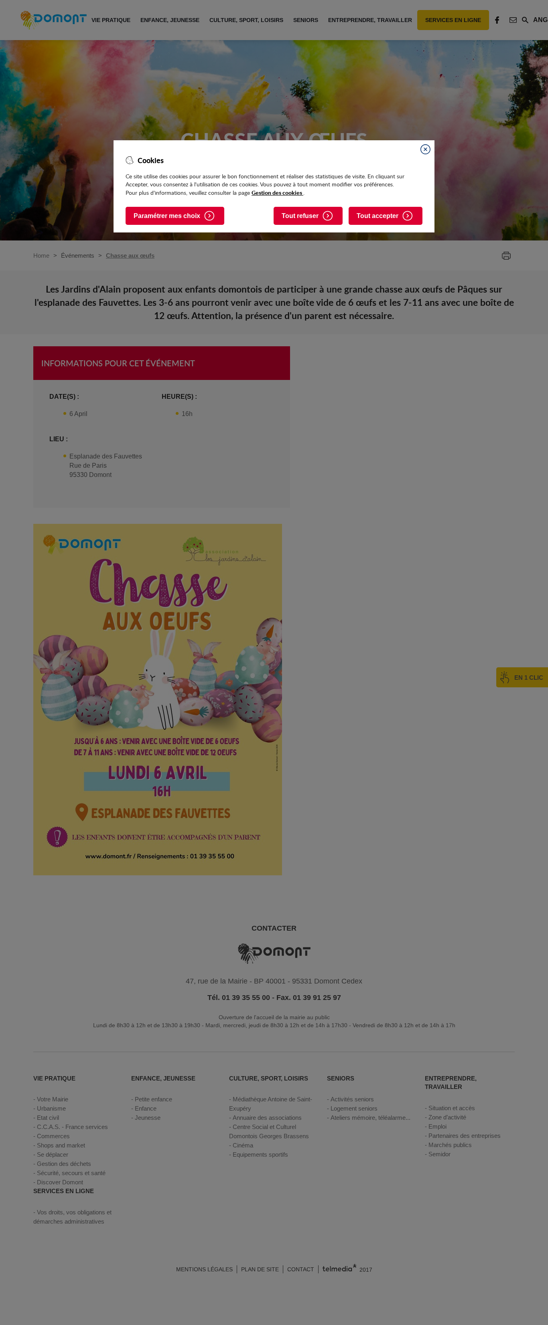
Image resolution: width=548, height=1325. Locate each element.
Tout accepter (377, 215)
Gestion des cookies (277, 192)
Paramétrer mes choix (167, 215)
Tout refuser (300, 215)
